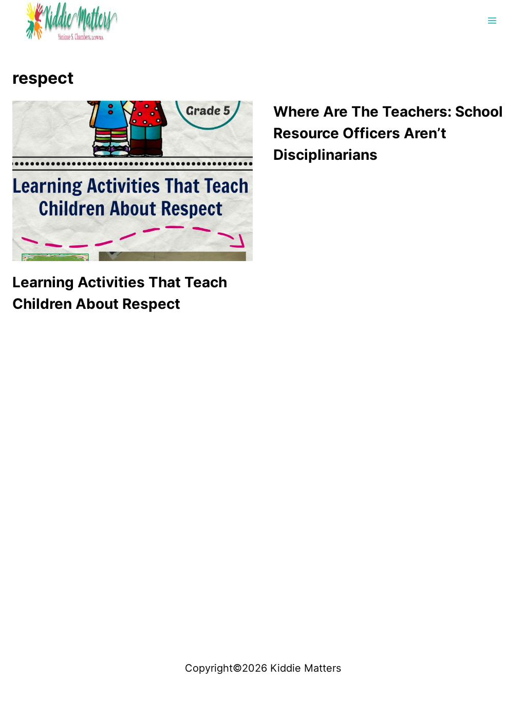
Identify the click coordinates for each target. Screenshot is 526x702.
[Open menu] (491, 20)
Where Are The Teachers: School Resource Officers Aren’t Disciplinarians (388, 133)
